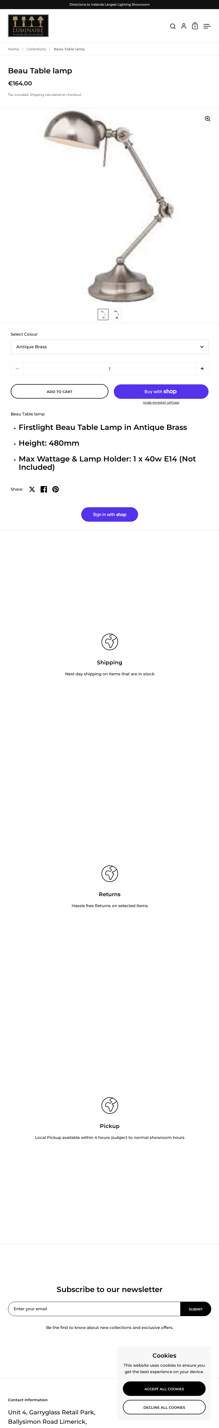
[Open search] (173, 26)
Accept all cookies (164, 1389)
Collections (36, 49)
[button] (202, 368)
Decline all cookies (164, 1407)
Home (13, 49)
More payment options (161, 402)
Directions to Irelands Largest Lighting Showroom (109, 4)
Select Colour (24, 334)
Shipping (37, 95)
